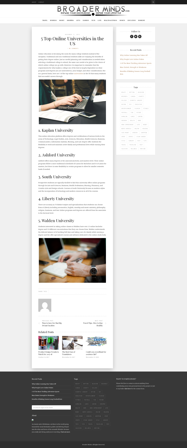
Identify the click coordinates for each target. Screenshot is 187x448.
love (138, 124)
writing (143, 148)
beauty (123, 92)
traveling (132, 144)
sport (123, 136)
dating (123, 104)
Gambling (124, 116)
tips (145, 140)
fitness (146, 108)
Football (124, 112)
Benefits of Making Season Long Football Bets (47, 399)
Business (53, 20)
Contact (41, 2)
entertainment (126, 108)
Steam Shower (141, 136)
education (138, 104)
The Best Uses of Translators (68, 353)
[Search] (153, 2)
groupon (124, 120)
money (145, 124)
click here (127, 389)
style (123, 140)
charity (141, 96)
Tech (93, 20)
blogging (141, 92)
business (124, 96)
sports (131, 136)
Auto (78, 20)
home (139, 120)
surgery (131, 140)
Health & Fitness (110, 20)
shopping (144, 132)
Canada (133, 96)
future (138, 112)
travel (123, 144)
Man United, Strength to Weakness (133, 67)
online (137, 128)
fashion (137, 108)
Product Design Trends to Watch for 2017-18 (48, 353)
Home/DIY (141, 20)
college (124, 100)
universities (78, 73)
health (132, 120)
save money (125, 132)
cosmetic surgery (136, 100)
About (34, 2)
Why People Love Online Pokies (132, 59)
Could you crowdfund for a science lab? (96, 353)
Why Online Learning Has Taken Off (134, 55)
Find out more (65, 432)
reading (145, 128)
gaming (140, 116)
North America (126, 128)
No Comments (73, 48)
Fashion (86, 20)
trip (141, 144)
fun (132, 112)
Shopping (70, 20)
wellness (134, 148)
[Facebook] (131, 36)
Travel (45, 20)
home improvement (127, 124)
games (133, 116)
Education (132, 20)
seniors (135, 132)
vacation (124, 148)
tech (138, 140)
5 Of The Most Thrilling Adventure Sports (135, 63)
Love (99, 20)
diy (130, 104)
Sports (122, 20)
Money (61, 20)
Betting (132, 92)
